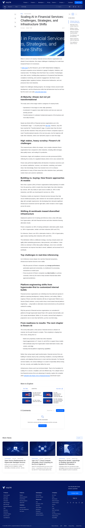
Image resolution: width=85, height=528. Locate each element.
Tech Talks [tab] (25, 388)
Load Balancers (7, 517)
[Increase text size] (69, 14)
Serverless (6, 510)
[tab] (74, 22)
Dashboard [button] (70, 2)
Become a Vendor (39, 496)
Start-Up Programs (39, 514)
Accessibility (54, 517)
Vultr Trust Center (55, 510)
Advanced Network (23, 496)
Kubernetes (6, 511)
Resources (38, 499)
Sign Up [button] (75, 498)
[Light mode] (73, 7)
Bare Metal (6, 498)
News (53, 496)
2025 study (25, 68)
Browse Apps (38, 495)
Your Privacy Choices (56, 513)
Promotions (38, 511)
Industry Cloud (22, 507)
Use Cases (22, 511)
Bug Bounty (38, 509)
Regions (21, 495)
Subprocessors (55, 515)
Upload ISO (22, 502)
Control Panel (22, 498)
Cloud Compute (7, 495)
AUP (61, 525)
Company (54, 492)
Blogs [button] (22, 13)
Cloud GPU (6, 496)
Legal (53, 508)
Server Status (38, 507)
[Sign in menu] (79, 7)
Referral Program (55, 500)
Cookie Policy (78, 525)
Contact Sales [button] (78, 2)
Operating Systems (23, 500)
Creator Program (55, 502)
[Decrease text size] (76, 14)
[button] (10, 7)
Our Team (54, 495)
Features (22, 492)
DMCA (65, 525)
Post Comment (60, 410)
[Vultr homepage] (7, 3)
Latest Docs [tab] (34, 388)
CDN (4, 508)
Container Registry (7, 513)
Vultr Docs (38, 505)
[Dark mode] (75, 7)
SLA (53, 506)
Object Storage (7, 502)
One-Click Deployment (24, 509)
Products (6, 492)
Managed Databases (8, 506)
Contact (53, 511)
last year (48, 125)
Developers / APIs (39, 503)
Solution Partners (39, 513)
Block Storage (6, 504)
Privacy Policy (71, 525)
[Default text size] (73, 14)
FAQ (37, 501)
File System (6, 500)
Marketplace (39, 492)
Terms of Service (55, 525)
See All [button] (78, 437)
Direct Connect (6, 515)
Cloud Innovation (27, 13)
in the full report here (40, 92)
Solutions (22, 505)
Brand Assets (54, 498)
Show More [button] (58, 388)
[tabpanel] (42, 398)
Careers (53, 504)
